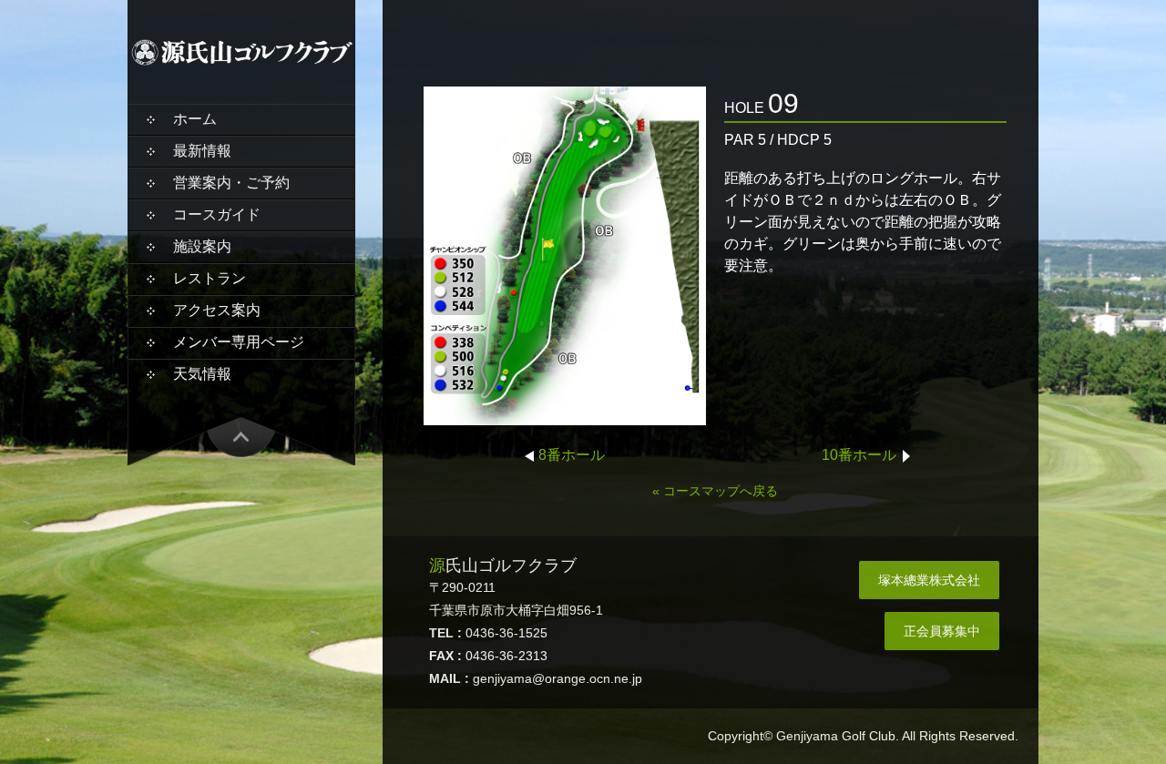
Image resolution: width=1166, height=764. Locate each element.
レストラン (209, 278)
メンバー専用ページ (238, 342)
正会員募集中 (942, 631)
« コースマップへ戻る (715, 491)
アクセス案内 (217, 310)
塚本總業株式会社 (929, 580)
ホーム (195, 119)
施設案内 (202, 246)
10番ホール (859, 455)
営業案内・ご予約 (231, 182)
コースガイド (217, 214)
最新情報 (202, 150)
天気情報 (202, 374)
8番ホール (571, 455)
